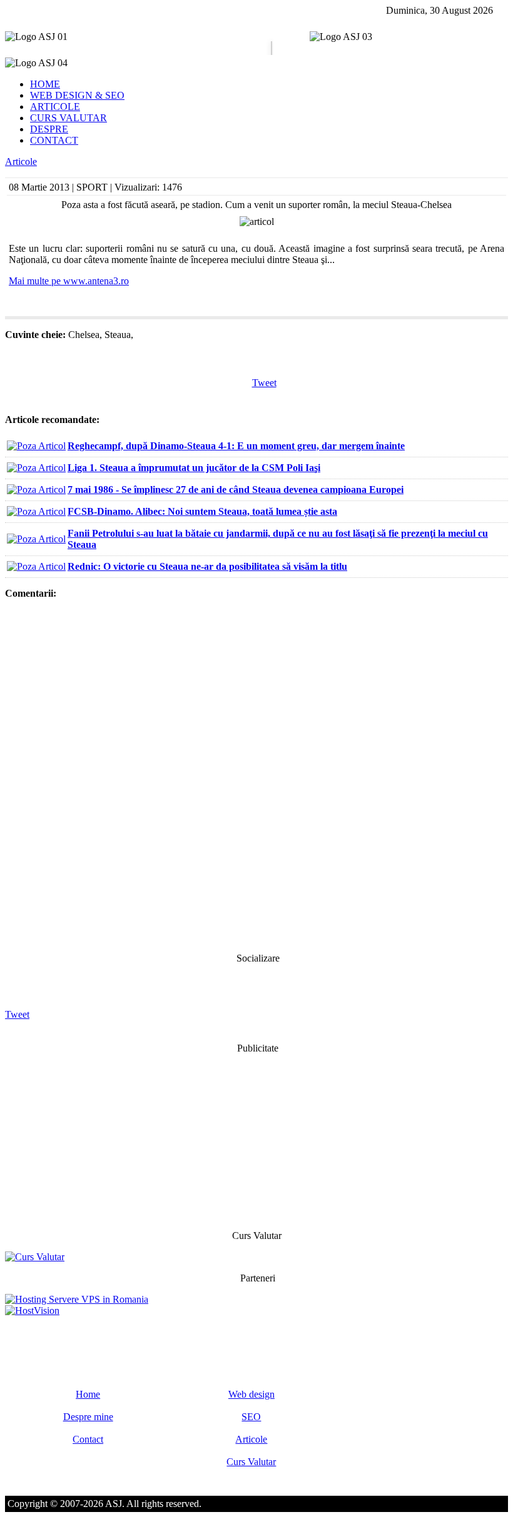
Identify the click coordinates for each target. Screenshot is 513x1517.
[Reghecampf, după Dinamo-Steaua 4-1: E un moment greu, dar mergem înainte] (36, 445)
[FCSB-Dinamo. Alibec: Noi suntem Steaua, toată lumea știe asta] (36, 511)
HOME (45, 84)
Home (88, 1394)
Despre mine (88, 1416)
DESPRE (49, 129)
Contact (88, 1439)
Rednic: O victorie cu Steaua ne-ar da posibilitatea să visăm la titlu (207, 566)
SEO (251, 1416)
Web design (251, 1394)
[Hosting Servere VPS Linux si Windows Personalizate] (76, 1299)
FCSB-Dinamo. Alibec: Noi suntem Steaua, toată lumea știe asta (202, 511)
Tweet (264, 382)
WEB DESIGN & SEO (77, 95)
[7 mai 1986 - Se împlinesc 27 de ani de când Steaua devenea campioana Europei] (36, 489)
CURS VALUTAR (68, 117)
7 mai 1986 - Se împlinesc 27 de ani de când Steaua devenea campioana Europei (236, 489)
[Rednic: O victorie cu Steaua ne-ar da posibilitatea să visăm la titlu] (36, 566)
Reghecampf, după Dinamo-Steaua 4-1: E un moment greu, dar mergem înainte (236, 445)
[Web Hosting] (32, 1310)
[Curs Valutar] (34, 1256)
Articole (21, 161)
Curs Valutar (251, 1461)
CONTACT (54, 140)
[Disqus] (256, 775)
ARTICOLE (55, 106)
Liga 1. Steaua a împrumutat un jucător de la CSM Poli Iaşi (194, 467)
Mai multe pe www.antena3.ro (69, 281)
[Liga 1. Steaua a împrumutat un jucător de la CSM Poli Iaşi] (36, 467)
